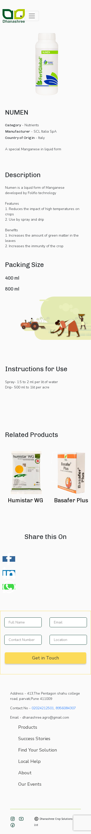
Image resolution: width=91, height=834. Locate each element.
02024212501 (43, 708)
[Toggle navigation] (32, 16)
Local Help (29, 761)
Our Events (29, 784)
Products (27, 727)
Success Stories (34, 739)
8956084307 (66, 708)
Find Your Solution (37, 750)
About (25, 773)
